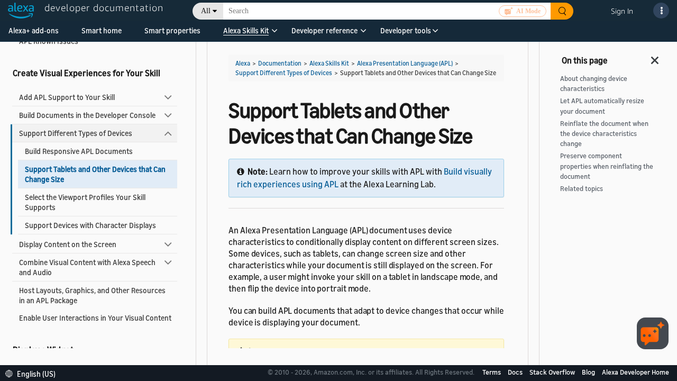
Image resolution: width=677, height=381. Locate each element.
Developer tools (405, 30)
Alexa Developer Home (635, 372)
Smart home (101, 30)
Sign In (622, 10)
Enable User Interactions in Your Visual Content (95, 317)
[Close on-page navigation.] (655, 57)
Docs (516, 372)
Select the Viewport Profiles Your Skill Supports (85, 202)
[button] (246, 34)
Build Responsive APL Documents (79, 151)
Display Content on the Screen (67, 244)
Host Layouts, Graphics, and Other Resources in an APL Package (92, 295)
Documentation (279, 63)
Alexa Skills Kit (246, 30)
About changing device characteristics (593, 84)
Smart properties (172, 30)
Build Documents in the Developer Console (87, 115)
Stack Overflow (553, 372)
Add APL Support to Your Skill (67, 97)
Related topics (581, 189)
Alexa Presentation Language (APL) (405, 63)
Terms (492, 372)
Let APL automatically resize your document (602, 106)
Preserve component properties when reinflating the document (606, 166)
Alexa (242, 63)
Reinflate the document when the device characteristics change (604, 134)
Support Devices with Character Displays (90, 225)
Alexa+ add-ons (33, 30)
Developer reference (324, 30)
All (206, 11)
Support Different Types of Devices (75, 133)
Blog (589, 372)
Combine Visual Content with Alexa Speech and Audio (87, 267)
